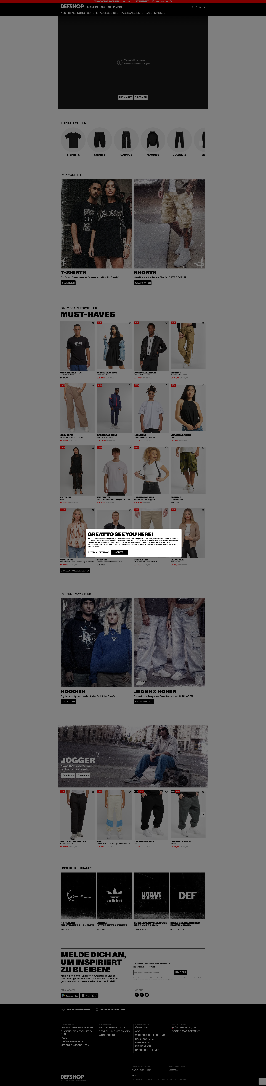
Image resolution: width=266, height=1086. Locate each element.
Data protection (94, 546)
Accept (119, 552)
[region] (134, 543)
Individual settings (98, 552)
